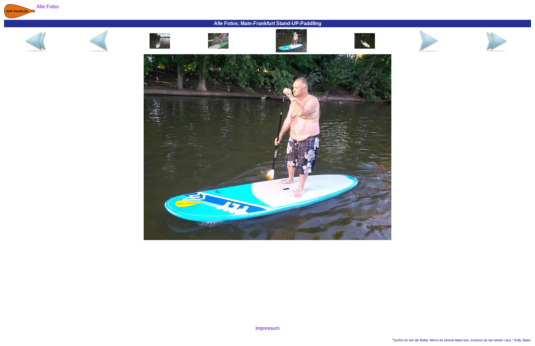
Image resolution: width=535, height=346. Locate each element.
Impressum (267, 328)
